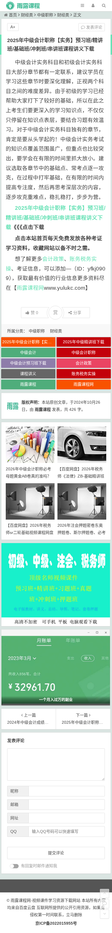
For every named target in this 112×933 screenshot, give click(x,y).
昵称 (14, 791)
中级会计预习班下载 (28, 363)
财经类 (27, 15)
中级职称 (45, 15)
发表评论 (93, 27)
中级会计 (28, 352)
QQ (13, 831)
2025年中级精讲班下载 (83, 342)
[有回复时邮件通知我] (14, 866)
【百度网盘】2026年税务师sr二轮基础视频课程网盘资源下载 (29, 532)
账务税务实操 (84, 373)
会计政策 (53, 259)
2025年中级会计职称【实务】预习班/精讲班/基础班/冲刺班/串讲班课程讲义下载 (55, 217)
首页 (13, 15)
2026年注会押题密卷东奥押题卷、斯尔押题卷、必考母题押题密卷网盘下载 (81, 532)
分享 (77, 312)
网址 (14, 818)
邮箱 (14, 804)
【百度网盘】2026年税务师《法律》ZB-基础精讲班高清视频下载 (80, 476)
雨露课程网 (30, 288)
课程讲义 (28, 373)
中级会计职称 (84, 352)
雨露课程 (28, 384)
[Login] (93, 5)
